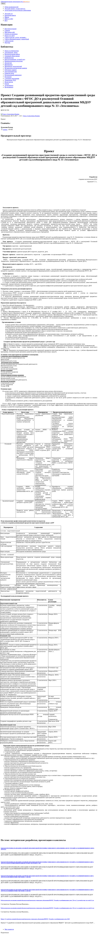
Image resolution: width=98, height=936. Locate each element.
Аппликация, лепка (11, 52)
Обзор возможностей (11, 7)
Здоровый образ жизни (12, 56)
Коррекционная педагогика (14, 61)
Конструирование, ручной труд (15, 59)
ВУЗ (6, 20)
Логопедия (8, 63)
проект (5, 129)
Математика (9, 64)
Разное (7, 83)
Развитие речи (9, 73)
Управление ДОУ (10, 80)
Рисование (8, 77)
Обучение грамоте (11, 70)
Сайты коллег (9, 41)
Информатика (9, 58)
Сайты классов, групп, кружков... (16, 37)
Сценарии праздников (12, 78)
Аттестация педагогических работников (18, 10)
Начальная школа (10, 15)
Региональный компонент (13, 75)
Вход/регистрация (10, 29)
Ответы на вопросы (11, 34)
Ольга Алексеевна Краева (31, 116)
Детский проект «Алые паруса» (15, 8)
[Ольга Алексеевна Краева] (10, 114)
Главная (7, 30)
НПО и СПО (9, 19)
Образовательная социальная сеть (15, 1)
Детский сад (9, 13)
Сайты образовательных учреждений (17, 39)
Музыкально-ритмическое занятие (16, 68)
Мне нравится (9, 929)
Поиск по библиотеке (12, 51)
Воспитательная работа (12, 54)
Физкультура (9, 82)
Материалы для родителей (13, 66)
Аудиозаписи (9, 85)
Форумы (7, 42)
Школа (7, 17)
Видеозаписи (9, 87)
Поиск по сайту (10, 35)
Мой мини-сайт (10, 32)
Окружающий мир (11, 71)
